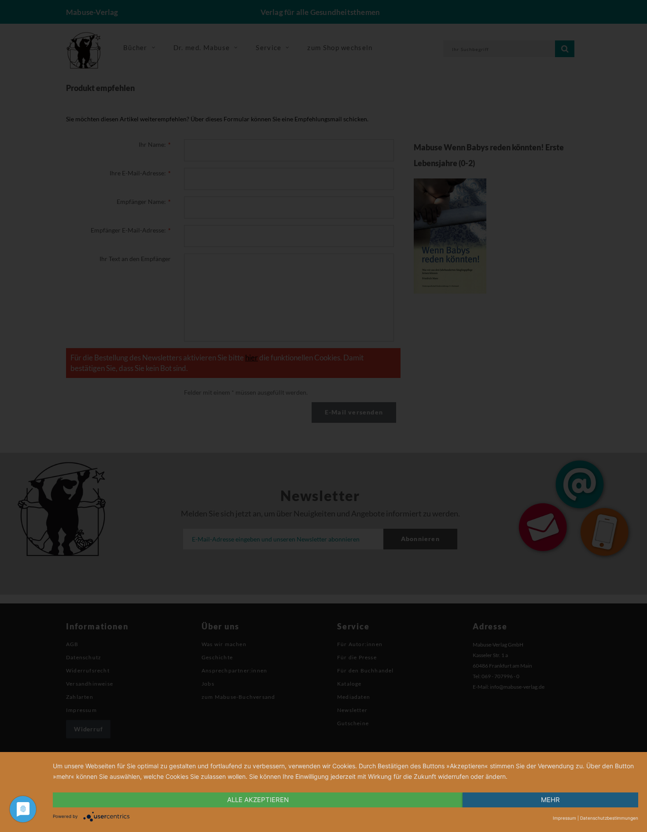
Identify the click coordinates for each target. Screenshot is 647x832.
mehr (550, 800)
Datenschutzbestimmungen (609, 818)
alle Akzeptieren (258, 800)
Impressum (564, 818)
